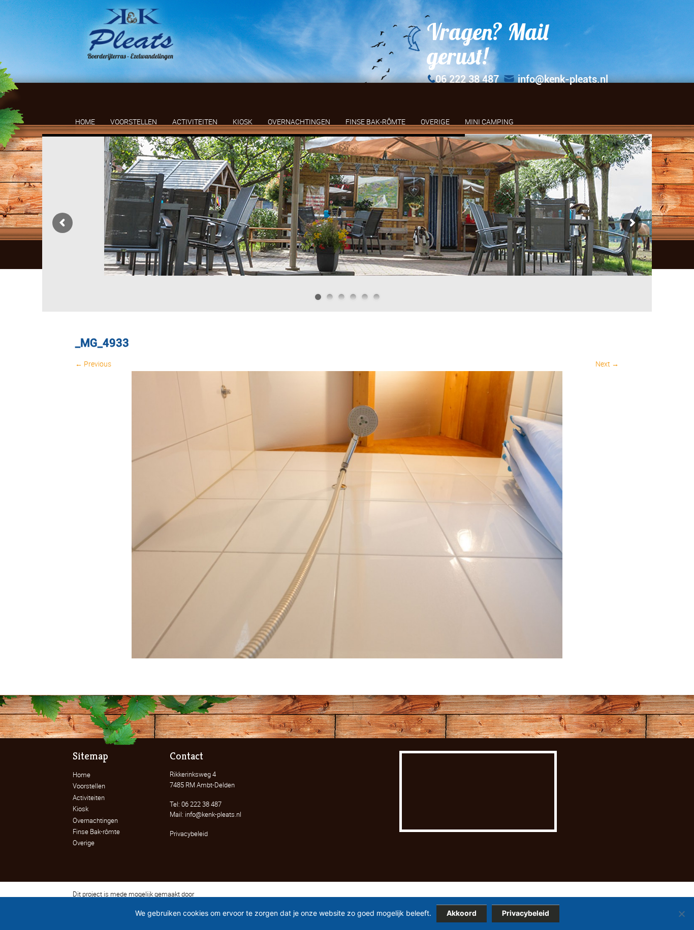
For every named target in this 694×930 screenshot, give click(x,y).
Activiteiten (89, 797)
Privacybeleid (189, 833)
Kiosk (80, 808)
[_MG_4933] (347, 655)
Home (81, 774)
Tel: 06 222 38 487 (196, 804)
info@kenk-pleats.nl (563, 79)
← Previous (93, 364)
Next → (607, 364)
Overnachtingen (95, 820)
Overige (83, 842)
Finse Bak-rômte (96, 831)
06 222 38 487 (467, 79)
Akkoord (462, 913)
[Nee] (681, 914)
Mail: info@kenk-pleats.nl (205, 814)
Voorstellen (89, 785)
